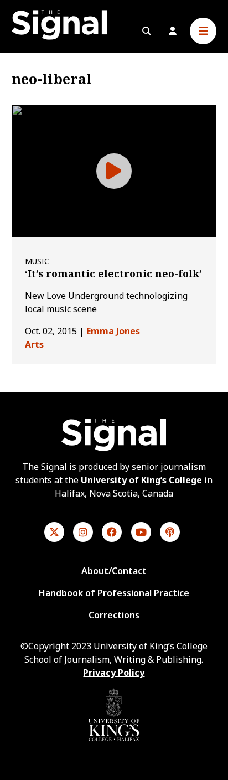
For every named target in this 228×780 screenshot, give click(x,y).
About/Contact (114, 571)
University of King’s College (141, 480)
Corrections (114, 615)
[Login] (173, 31)
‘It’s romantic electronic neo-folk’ (113, 273)
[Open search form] (146, 31)
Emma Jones (113, 331)
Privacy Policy (113, 673)
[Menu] (203, 31)
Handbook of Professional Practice (114, 593)
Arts (34, 344)
